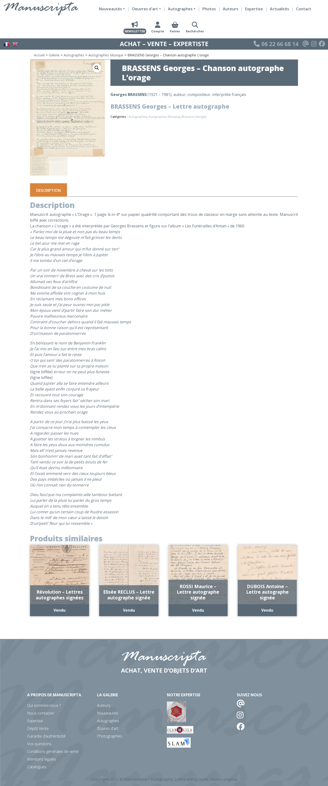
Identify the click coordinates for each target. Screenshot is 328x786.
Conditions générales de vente (53, 751)
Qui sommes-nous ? (44, 705)
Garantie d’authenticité (46, 736)
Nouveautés (107, 713)
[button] (96, 68)
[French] (7, 43)
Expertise (254, 9)
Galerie (54, 55)
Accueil (39, 55)
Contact (303, 9)
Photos (209, 9)
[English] (15, 43)
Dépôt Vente (38, 728)
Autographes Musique (105, 55)
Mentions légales (41, 759)
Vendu (60, 610)
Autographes (74, 55)
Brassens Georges (194, 116)
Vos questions (39, 743)
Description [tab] (48, 190)
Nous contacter (40, 713)
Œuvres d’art (107, 728)
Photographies (109, 736)
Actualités (279, 9)
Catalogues (36, 766)
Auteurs (230, 9)
